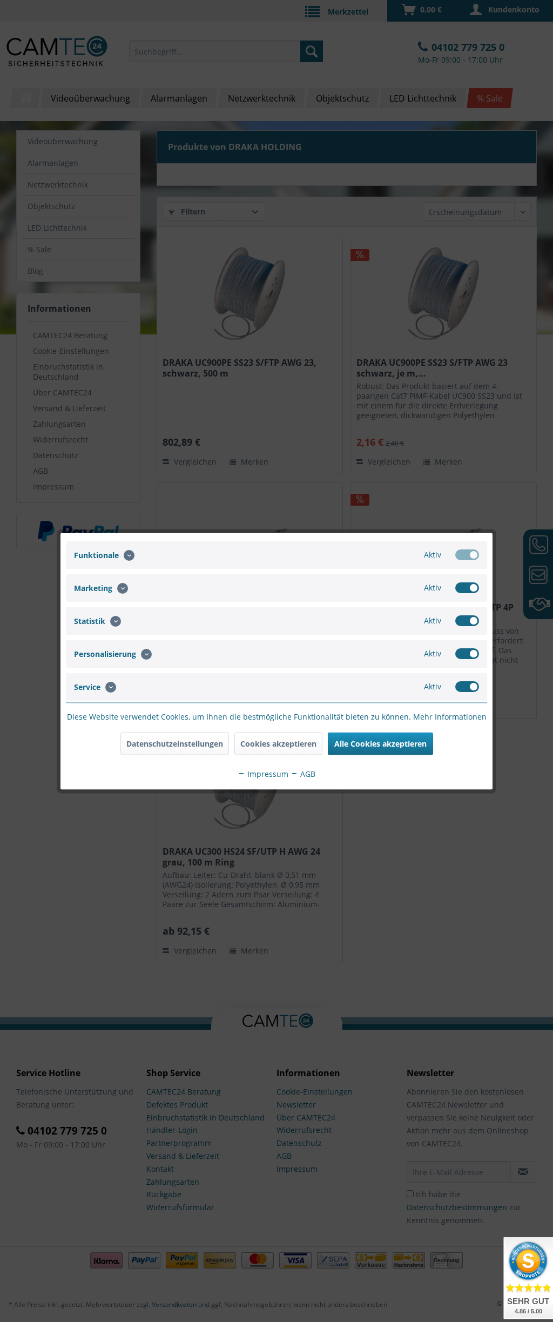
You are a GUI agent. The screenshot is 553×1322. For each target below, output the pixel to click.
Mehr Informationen (450, 716)
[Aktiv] (467, 554)
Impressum (266, 773)
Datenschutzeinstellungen (174, 743)
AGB (306, 773)
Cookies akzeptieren (278, 743)
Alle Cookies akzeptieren (380, 743)
